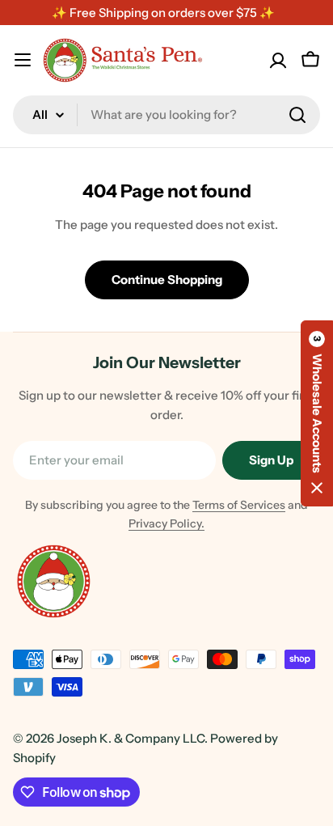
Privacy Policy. (166, 523)
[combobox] (166, 114)
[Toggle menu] (22, 60)
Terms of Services (238, 505)
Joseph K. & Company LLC (130, 738)
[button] (317, 413)
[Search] (297, 115)
